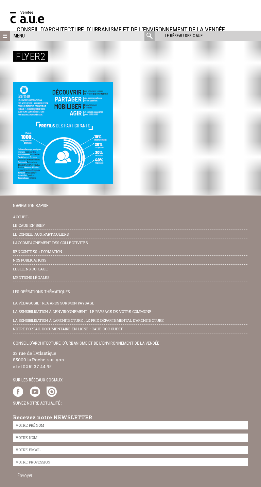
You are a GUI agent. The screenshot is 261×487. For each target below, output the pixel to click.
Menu (19, 35)
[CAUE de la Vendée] (27, 23)
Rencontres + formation (37, 251)
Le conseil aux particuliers (41, 234)
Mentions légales (31, 277)
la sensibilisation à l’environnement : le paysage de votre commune (82, 311)
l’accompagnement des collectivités (50, 242)
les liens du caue (30, 268)
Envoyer (24, 475)
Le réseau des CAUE (184, 35)
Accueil (21, 216)
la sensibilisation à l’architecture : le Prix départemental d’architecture (88, 320)
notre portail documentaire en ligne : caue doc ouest (68, 328)
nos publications (29, 260)
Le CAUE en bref (29, 225)
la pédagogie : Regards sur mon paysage (53, 302)
